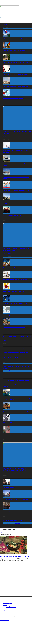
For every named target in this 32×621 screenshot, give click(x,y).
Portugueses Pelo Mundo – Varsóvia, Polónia (17, 520)
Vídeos (4, 473)
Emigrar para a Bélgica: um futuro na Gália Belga (14, 50)
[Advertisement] (16, 580)
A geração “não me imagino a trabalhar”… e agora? (14, 348)
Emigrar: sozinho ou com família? (10, 357)
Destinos (5, 24)
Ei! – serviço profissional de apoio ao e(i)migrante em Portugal (17, 434)
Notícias (5, 373)
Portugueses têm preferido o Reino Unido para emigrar (15, 499)
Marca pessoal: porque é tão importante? (12, 267)
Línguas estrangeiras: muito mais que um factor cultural (15, 352)
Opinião (4, 341)
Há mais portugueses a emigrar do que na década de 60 (15, 511)
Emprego (5, 136)
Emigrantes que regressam (9, 487)
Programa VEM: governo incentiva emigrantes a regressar (16, 380)
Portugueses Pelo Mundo (13, 523)
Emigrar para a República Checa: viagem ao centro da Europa (16, 62)
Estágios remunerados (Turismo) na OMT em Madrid (14, 556)
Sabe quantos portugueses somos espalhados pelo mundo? (16, 315)
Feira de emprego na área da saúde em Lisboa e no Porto (16, 190)
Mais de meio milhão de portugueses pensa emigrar (15, 423)
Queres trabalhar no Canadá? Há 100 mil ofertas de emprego (16, 411)
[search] (14, 616)
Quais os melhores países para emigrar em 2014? (14, 327)
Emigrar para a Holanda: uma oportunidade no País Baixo (16, 38)
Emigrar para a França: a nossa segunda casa (13, 98)
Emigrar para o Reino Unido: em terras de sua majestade (15, 74)
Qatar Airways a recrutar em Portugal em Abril (13, 215)
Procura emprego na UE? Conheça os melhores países (15, 303)
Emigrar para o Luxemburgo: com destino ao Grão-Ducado (16, 86)
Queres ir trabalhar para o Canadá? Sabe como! (13, 291)
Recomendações (7, 253)
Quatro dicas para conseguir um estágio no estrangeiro (15, 279)
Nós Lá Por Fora (11, 371)
